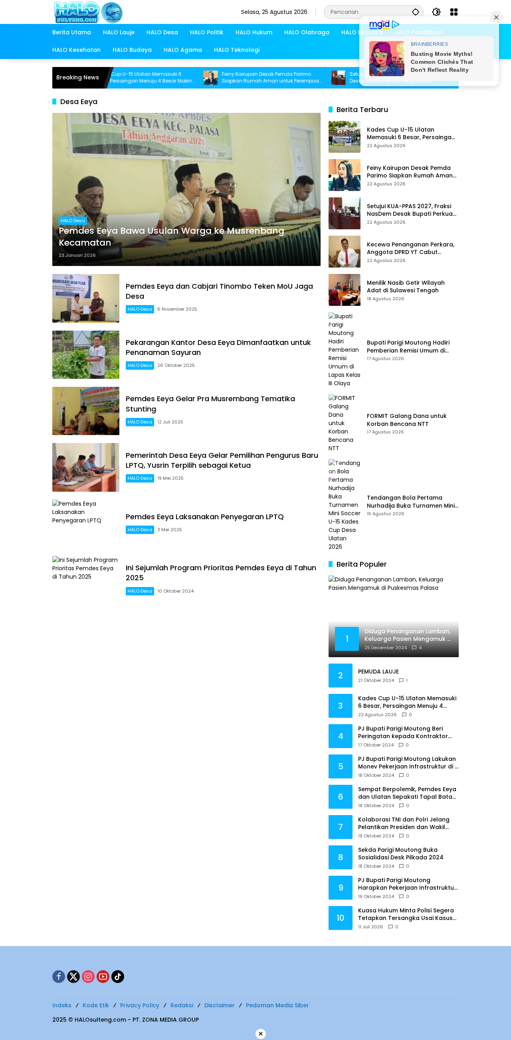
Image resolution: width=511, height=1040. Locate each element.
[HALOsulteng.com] (120, 12)
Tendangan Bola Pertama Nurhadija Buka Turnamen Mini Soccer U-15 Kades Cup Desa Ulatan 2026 (411, 502)
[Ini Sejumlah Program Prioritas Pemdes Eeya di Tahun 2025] (85, 580)
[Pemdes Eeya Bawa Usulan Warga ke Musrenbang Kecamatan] (186, 189)
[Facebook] (58, 976)
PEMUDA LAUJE (378, 672)
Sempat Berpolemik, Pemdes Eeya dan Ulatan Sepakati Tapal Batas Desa (407, 793)
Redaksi (181, 1005)
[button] (416, 11)
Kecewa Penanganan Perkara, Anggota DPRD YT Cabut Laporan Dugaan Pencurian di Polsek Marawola (410, 248)
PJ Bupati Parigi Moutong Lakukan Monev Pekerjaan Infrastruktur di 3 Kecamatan (408, 763)
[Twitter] (73, 976)
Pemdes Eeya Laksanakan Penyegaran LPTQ (205, 517)
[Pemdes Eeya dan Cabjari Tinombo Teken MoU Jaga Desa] (85, 298)
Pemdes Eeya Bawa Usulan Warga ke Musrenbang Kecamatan (171, 237)
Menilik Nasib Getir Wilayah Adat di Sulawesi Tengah (406, 287)
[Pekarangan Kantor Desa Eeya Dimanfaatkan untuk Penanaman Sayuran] (85, 355)
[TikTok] (117, 976)
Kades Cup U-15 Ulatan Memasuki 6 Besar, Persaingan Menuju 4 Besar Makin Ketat (116, 78)
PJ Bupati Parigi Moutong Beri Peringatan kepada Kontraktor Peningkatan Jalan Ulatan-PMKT (405, 733)
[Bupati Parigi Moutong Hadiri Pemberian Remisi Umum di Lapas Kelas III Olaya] (344, 350)
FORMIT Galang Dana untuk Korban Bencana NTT (407, 420)
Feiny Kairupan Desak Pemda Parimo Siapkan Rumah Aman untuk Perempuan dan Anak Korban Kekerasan (245, 78)
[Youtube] (103, 976)
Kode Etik (96, 1005)
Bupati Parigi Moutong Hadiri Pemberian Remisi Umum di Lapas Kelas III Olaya (408, 347)
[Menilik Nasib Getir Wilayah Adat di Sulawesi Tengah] (344, 290)
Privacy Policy (139, 1005)
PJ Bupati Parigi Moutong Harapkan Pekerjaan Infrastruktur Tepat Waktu (407, 884)
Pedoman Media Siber (277, 1005)
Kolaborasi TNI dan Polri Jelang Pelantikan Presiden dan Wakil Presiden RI (404, 823)
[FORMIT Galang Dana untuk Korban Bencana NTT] (344, 423)
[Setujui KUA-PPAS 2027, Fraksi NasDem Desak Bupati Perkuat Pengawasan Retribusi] (311, 78)
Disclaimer (219, 1005)
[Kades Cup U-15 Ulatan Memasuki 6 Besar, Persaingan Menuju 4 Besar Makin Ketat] (344, 137)
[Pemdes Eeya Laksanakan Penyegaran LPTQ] (85, 524)
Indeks (61, 1005)
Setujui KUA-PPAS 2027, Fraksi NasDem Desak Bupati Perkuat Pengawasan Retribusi (411, 210)
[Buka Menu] (454, 12)
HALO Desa (73, 220)
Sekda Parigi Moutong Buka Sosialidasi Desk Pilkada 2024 (401, 854)
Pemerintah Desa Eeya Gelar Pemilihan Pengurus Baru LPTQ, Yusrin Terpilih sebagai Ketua (222, 460)
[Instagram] (88, 976)
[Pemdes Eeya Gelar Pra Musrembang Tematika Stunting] (85, 411)
